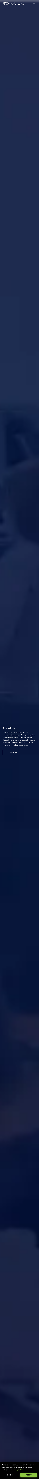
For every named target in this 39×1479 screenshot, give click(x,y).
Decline (10, 1475)
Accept (29, 1475)
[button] (15, 752)
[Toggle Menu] (34, 3)
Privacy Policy (18, 1470)
